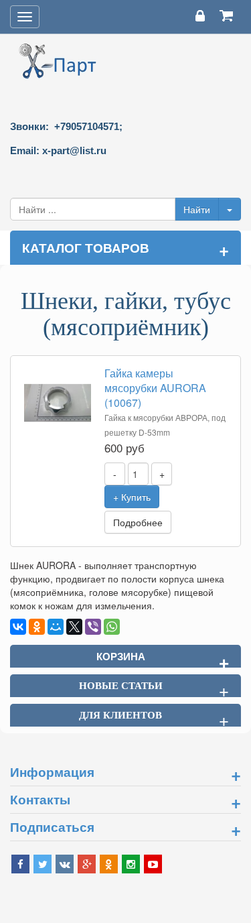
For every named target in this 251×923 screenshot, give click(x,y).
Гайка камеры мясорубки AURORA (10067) (155, 387)
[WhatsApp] (112, 627)
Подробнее (138, 522)
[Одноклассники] (37, 627)
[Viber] (93, 627)
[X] (74, 627)
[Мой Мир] (56, 627)
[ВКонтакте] (18, 627)
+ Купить (132, 496)
